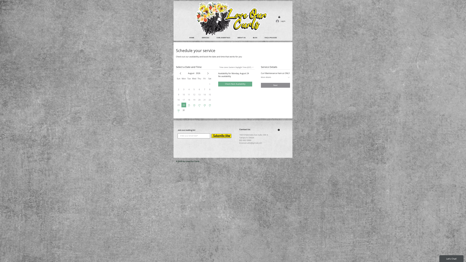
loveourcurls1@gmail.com (250, 143)
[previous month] (180, 73)
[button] (279, 17)
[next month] (207, 73)
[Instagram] (279, 130)
